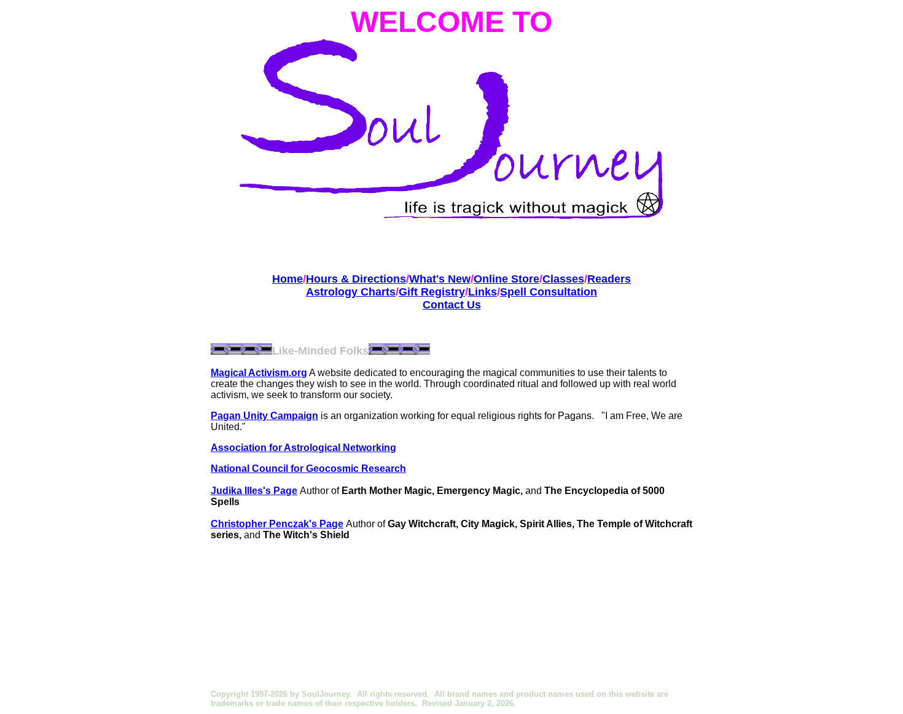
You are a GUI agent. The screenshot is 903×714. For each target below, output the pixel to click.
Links (482, 292)
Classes (563, 279)
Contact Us (452, 305)
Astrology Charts (351, 292)
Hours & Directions (356, 279)
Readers (609, 279)
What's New (440, 279)
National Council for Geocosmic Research (308, 468)
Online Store (506, 279)
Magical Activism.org (259, 372)
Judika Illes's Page (254, 490)
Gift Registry (432, 292)
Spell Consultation (548, 292)
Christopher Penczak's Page (277, 524)
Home (287, 279)
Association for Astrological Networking (303, 447)
